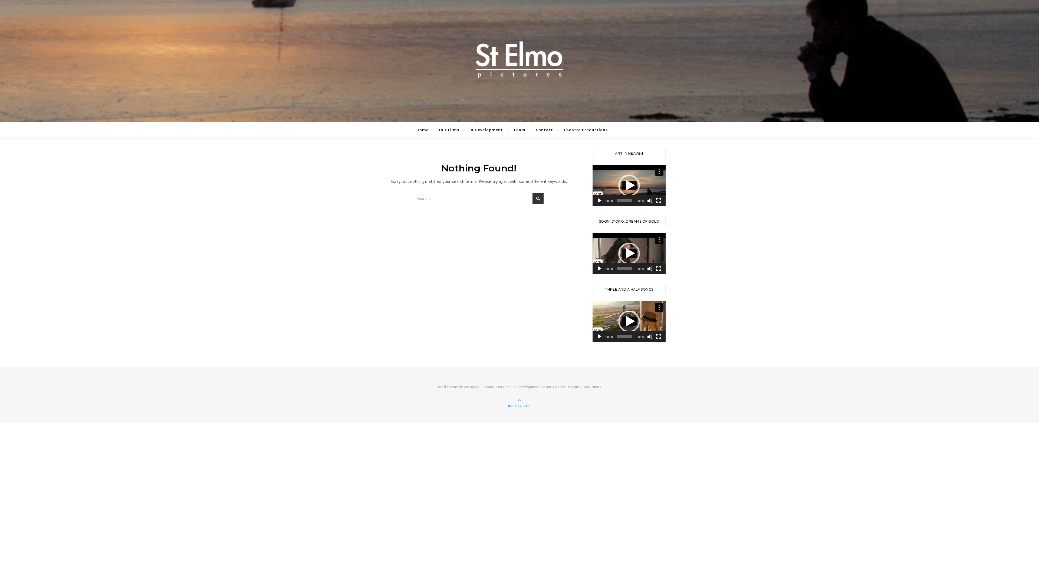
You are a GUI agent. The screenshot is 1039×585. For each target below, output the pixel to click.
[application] (629, 185)
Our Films (449, 129)
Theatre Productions (585, 129)
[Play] (599, 200)
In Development (486, 129)
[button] (629, 185)
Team (519, 129)
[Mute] (650, 200)
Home (422, 129)
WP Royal (471, 386)
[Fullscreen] (658, 200)
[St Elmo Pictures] (519, 59)
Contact (544, 129)
